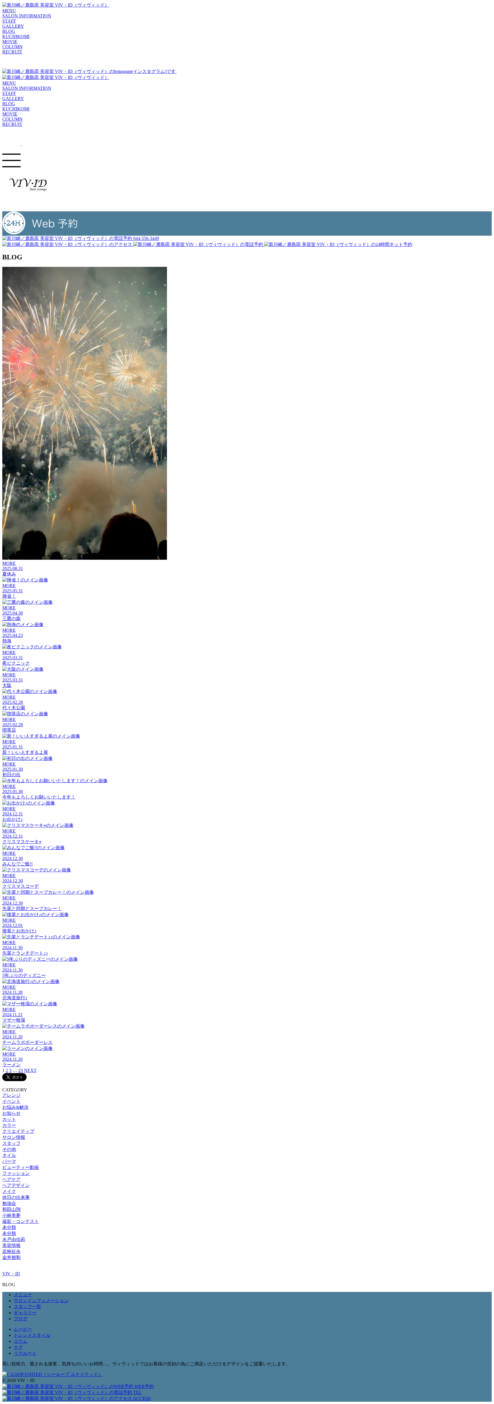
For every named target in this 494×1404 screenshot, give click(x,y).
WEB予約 (143, 1386)
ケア (18, 1347)
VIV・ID (11, 1273)
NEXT (30, 1070)
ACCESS (141, 1398)
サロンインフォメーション (41, 1300)
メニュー (23, 1294)
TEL (137, 1392)
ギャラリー (25, 1312)
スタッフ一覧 (27, 1306)
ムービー (23, 1329)
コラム (20, 1341)
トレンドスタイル (32, 1335)
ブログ (20, 1318)
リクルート (25, 1353)
